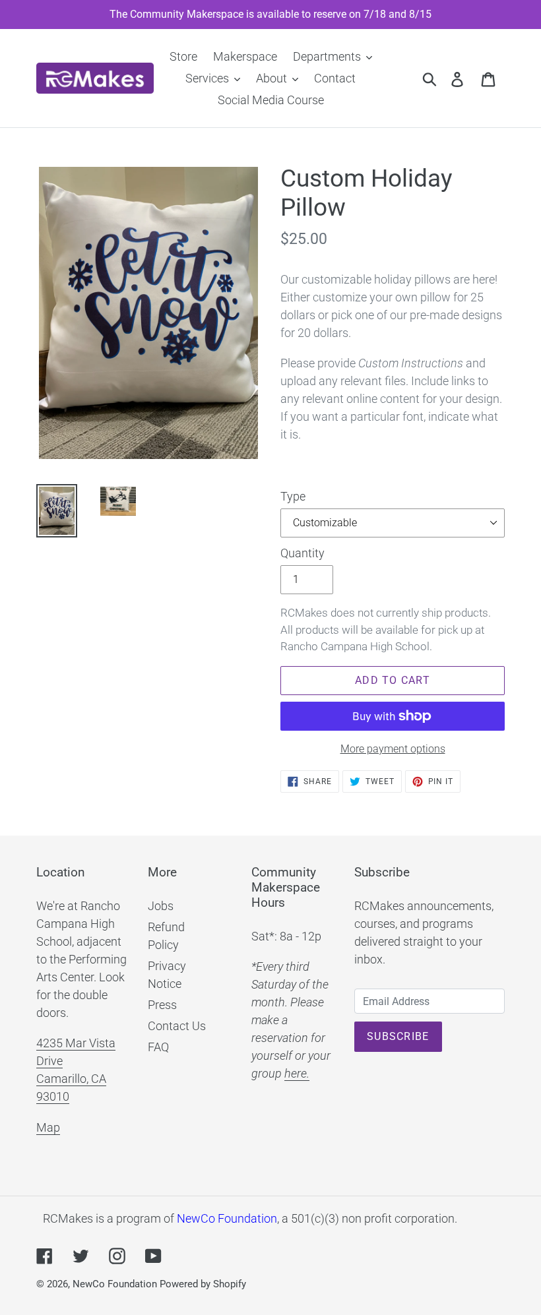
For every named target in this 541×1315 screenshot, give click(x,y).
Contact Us (177, 1026)
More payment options (392, 749)
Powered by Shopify (203, 1284)
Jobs (161, 906)
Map (48, 1127)
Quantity (302, 553)
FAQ (158, 1047)
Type (292, 496)
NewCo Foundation (227, 1218)
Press (162, 1005)
